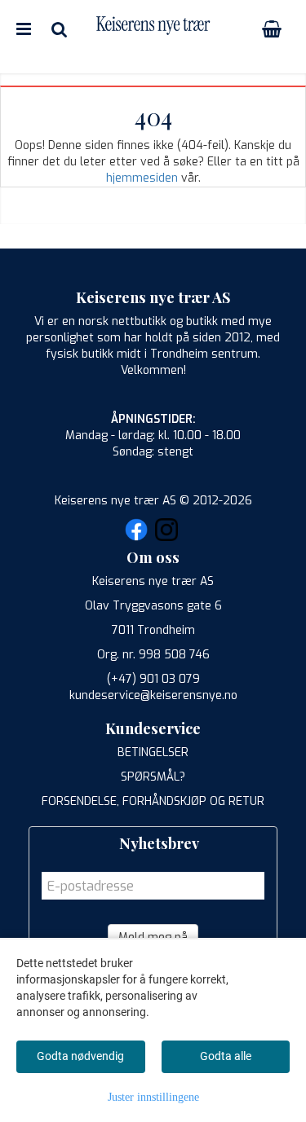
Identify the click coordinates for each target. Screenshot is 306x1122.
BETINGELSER (153, 752)
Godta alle (225, 1056)
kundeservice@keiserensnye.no (153, 695)
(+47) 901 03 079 (153, 679)
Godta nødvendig (80, 1056)
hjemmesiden (142, 178)
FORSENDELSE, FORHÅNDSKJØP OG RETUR (153, 801)
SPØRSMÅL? (153, 777)
